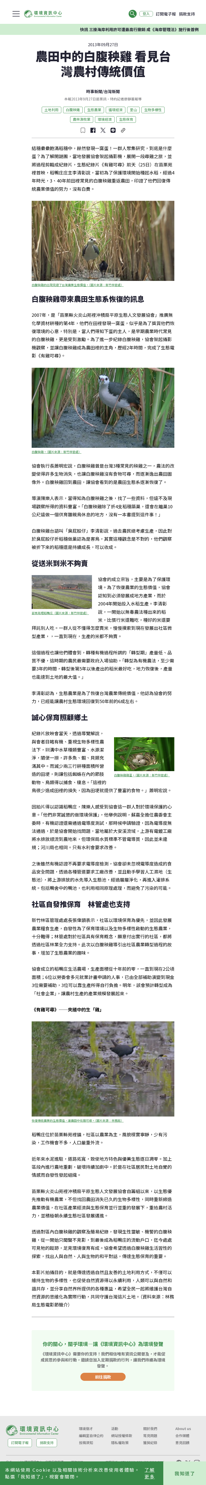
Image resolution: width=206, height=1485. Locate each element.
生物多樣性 (153, 109)
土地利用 (51, 109)
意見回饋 (182, 1442)
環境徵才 (86, 1428)
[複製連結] (123, 130)
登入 (146, 13)
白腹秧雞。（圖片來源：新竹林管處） (56, 452)
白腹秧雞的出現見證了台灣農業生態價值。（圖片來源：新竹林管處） (78, 285)
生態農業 (94, 109)
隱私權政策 (120, 1442)
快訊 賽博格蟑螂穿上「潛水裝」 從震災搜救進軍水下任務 (137, 29)
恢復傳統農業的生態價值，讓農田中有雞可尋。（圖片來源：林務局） (78, 1120)
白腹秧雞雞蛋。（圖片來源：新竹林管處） (142, 775)
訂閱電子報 (166, 14)
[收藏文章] (82, 130)
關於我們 (150, 1428)
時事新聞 (94, 91)
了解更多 (149, 1473)
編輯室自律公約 (91, 1435)
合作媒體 (182, 1435)
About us (183, 1428)
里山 (133, 109)
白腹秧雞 (73, 109)
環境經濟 (105, 119)
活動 (114, 1428)
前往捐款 (103, 1377)
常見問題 (150, 1435)
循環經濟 (116, 109)
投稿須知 (86, 1442)
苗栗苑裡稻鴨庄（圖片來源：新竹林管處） (60, 613)
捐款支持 (187, 14)
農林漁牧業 (81, 119)
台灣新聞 (112, 91)
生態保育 (126, 119)
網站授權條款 (121, 1435)
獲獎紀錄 (150, 1442)
